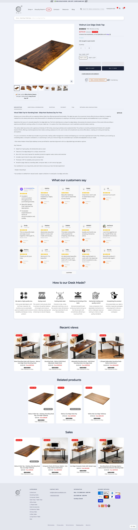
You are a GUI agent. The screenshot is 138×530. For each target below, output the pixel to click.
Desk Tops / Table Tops (25, 18)
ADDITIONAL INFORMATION (35, 107)
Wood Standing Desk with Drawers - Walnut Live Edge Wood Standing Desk (27, 362)
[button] (90, 63)
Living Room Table (35, 516)
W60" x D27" (92, 57)
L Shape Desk (33, 504)
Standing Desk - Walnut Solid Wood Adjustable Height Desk (55, 362)
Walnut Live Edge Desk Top (69, 413)
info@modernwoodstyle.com (58, 492)
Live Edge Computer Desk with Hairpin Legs (83, 466)
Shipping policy (79, 525)
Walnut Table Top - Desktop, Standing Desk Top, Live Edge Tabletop (41, 414)
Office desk (33, 502)
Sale (31, 519)
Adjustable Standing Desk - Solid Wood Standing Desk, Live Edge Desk (82, 362)
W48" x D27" (83, 57)
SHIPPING (52, 107)
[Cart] (123, 8)
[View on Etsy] (42, 189)
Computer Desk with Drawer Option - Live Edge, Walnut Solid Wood (55, 466)
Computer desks (34, 497)
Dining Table (33, 512)
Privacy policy (60, 525)
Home (17, 18)
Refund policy (51, 525)
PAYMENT (63, 107)
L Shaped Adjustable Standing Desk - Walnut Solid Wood (111, 362)
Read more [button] (23, 237)
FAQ (73, 107)
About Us (88, 525)
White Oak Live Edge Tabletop (97, 413)
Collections (33, 492)
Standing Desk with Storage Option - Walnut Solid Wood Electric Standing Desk (110, 466)
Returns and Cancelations (88, 107)
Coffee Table (33, 514)
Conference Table (34, 509)
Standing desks (34, 495)
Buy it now (113, 68)
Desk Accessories (34, 507)
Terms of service (70, 525)
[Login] (119, 8)
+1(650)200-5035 (110, 8)
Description (18, 107)
